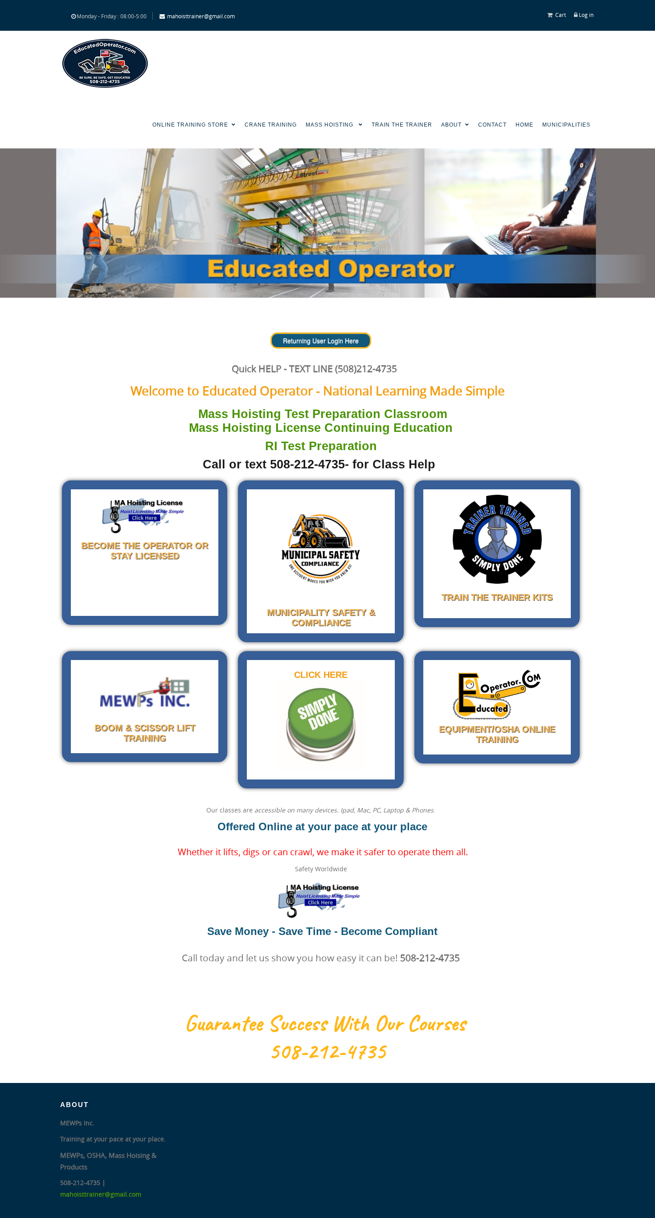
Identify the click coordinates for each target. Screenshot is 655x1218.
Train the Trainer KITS (497, 597)
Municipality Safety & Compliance (321, 617)
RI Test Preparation (321, 446)
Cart (560, 14)
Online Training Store (190, 125)
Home (524, 125)
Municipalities (566, 125)
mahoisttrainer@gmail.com (201, 16)
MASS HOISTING (330, 125)
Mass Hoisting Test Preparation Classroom (322, 414)
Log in (586, 14)
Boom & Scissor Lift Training (144, 733)
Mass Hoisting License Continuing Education (321, 428)
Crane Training (271, 125)
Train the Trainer (402, 125)
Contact (492, 125)
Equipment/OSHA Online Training (497, 734)
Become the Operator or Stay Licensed (144, 551)
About (451, 125)
